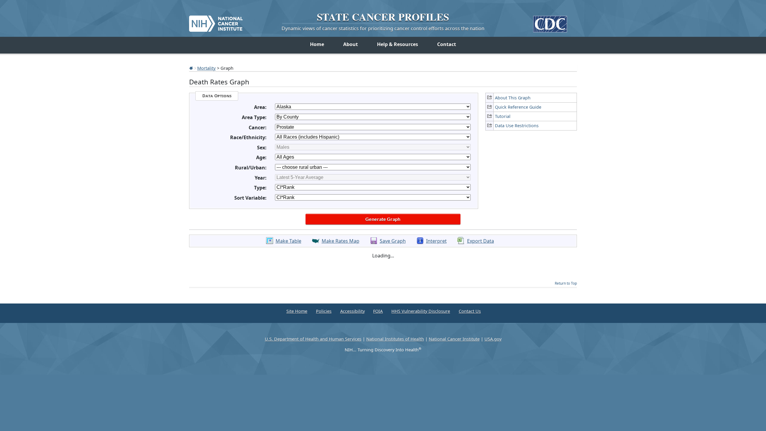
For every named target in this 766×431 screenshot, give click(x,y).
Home (317, 44)
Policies (324, 311)
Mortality (206, 68)
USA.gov (492, 339)
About (350, 44)
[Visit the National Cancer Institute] (216, 21)
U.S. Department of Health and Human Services (313, 339)
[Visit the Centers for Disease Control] (550, 22)
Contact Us (470, 311)
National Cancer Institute (454, 339)
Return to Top (566, 283)
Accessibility (352, 311)
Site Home (296, 311)
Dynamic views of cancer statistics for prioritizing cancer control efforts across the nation (383, 28)
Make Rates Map (340, 241)
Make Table (288, 241)
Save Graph (393, 241)
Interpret (436, 241)
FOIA (378, 311)
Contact (446, 44)
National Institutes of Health (395, 339)
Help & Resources (397, 44)
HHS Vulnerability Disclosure (420, 311)
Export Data (480, 241)
